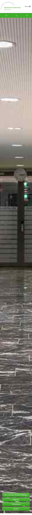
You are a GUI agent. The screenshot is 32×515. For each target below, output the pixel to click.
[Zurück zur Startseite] (11, 6)
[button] (28, 6)
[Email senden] (6, 15)
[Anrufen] (16, 15)
